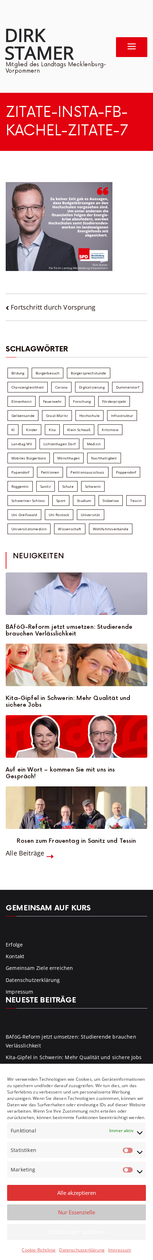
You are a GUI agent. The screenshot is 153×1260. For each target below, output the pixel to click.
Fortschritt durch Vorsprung (53, 307)
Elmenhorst (21, 401)
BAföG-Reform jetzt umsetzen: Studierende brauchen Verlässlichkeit (69, 630)
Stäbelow (110, 500)
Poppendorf (126, 472)
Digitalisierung (92, 387)
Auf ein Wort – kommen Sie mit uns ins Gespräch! (60, 773)
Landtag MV (21, 443)
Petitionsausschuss (87, 472)
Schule (68, 486)
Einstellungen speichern (77, 1231)
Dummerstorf (127, 387)
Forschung (82, 401)
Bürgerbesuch (47, 373)
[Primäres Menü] (131, 47)
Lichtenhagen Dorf (59, 443)
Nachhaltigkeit (104, 458)
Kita (52, 429)
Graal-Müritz (57, 415)
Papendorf (20, 472)
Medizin (94, 443)
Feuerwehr (52, 401)
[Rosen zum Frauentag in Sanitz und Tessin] (76, 807)
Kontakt (15, 956)
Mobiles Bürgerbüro (28, 458)
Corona (61, 387)
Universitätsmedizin (29, 528)
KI (13, 429)
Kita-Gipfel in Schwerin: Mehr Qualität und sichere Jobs (68, 701)
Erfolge (14, 944)
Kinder (31, 429)
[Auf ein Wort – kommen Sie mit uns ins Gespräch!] (76, 736)
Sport (60, 500)
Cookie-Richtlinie (39, 1250)
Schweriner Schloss (28, 500)
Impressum (119, 1250)
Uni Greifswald (24, 514)
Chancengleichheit (27, 387)
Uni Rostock (59, 514)
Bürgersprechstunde (88, 373)
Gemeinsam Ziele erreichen (39, 968)
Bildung (17, 373)
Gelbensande (23, 415)
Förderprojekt (114, 401)
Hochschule (89, 415)
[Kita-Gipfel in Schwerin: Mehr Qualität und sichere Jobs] (76, 665)
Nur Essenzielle (76, 1212)
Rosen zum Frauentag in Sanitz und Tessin (76, 841)
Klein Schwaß (78, 429)
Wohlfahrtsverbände (110, 528)
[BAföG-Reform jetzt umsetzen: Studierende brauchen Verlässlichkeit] (76, 593)
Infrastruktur (122, 415)
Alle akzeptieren (76, 1192)
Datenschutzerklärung (82, 1250)
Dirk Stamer (39, 43)
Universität (90, 514)
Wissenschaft (69, 528)
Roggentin (20, 486)
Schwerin (93, 486)
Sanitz (45, 486)
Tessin (136, 500)
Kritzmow (110, 429)
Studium (84, 500)
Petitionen (50, 472)
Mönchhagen (68, 458)
